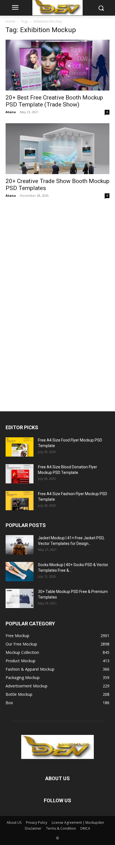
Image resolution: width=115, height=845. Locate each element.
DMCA (85, 828)
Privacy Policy (36, 822)
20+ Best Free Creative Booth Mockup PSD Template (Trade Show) (54, 101)
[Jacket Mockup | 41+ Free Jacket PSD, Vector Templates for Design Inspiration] (19, 544)
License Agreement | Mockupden (78, 822)
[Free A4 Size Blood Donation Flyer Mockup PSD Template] (19, 473)
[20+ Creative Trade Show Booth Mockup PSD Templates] (57, 148)
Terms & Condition (61, 828)
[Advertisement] (47, 302)
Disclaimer (33, 828)
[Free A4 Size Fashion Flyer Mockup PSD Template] (19, 500)
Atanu (11, 112)
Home (10, 21)
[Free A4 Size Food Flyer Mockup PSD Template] (19, 447)
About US (14, 822)
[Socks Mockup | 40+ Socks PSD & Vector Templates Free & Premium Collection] (19, 571)
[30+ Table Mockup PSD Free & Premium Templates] (19, 598)
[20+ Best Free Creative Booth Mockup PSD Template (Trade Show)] (57, 65)
